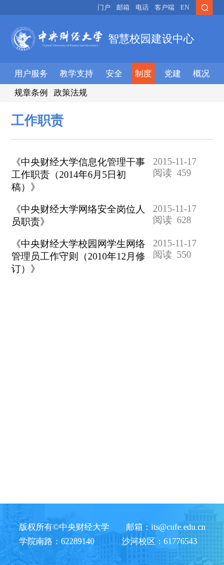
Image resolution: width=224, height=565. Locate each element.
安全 (114, 73)
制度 (143, 73)
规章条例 (31, 92)
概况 (201, 73)
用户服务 (31, 73)
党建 (172, 73)
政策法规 (70, 92)
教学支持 (76, 73)
